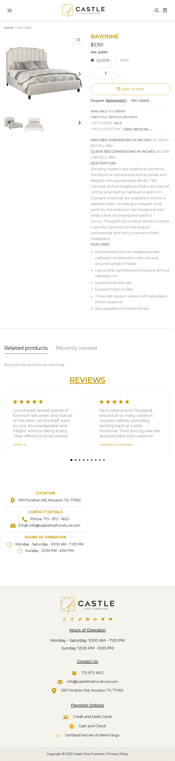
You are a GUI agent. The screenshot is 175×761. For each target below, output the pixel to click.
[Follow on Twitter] (103, 619)
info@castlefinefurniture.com (54, 525)
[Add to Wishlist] (78, 39)
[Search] (156, 10)
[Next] (76, 74)
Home (8, 27)
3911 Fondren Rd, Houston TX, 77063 (49, 500)
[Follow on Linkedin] (95, 619)
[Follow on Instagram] (64, 619)
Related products (26, 348)
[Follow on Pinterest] (87, 619)
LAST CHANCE (106, 123)
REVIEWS (87, 380)
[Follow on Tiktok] (80, 619)
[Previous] (12, 74)
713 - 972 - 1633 (56, 519)
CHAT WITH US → (138, 129)
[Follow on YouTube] (110, 619)
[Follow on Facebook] (72, 619)
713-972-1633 (91, 673)
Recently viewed (76, 348)
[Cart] (165, 10)
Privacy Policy (118, 754)
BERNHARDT (116, 101)
